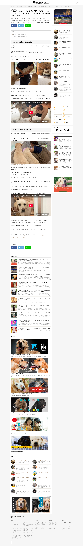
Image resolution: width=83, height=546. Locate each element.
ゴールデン (58, 106)
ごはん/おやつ (59, 119)
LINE (28, 25)
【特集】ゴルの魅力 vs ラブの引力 (17, 529)
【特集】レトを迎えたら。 (16, 532)
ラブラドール (24, 6)
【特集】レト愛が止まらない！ (28, 526)
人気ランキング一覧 (68, 172)
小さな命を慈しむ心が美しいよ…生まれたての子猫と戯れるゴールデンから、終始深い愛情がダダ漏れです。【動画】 (65, 167)
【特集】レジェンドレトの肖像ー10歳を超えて (28, 529)
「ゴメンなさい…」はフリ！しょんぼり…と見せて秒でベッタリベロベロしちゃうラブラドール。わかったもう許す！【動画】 (65, 138)
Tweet (21, 25)
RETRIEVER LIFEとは (26, 536)
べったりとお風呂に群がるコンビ (20, 36)
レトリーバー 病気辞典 (15, 524)
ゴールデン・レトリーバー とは (16, 523)
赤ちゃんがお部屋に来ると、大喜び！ (20, 34)
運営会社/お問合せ (52, 528)
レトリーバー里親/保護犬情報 (27, 535)
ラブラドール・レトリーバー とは (27, 523)
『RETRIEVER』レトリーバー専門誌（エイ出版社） (16, 538)
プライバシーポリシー (53, 524)
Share (15, 25)
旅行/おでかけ (59, 112)
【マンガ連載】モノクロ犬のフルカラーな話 (17, 531)
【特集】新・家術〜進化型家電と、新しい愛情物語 (28, 525)
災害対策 (58, 116)
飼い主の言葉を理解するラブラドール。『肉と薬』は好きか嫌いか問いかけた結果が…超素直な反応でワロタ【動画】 (65, 160)
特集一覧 (48, 496)
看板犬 (67, 122)
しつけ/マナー (68, 112)
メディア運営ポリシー (53, 523)
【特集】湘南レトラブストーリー (28, 531)
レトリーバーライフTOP (66, 526)
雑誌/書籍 (68, 116)
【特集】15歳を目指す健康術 (16, 526)
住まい (67, 109)
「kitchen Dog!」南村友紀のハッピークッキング (17, 536)
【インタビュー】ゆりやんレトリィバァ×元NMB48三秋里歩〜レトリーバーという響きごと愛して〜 (65, 146)
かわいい (32, 6)
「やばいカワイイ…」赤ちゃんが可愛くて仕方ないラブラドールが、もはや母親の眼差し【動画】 (65, 153)
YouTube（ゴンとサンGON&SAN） (19, 85)
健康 (57, 122)
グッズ (67, 119)
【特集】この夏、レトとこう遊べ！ (28, 533)
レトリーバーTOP (13, 6)
